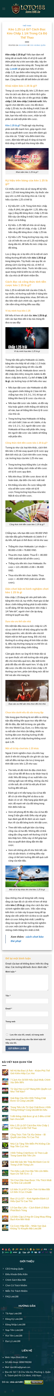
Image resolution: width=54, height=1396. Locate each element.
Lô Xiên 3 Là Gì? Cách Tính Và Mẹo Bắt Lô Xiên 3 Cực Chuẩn (30, 1190)
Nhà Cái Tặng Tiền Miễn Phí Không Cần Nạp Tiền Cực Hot (30, 1145)
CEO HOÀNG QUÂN (37, 45)
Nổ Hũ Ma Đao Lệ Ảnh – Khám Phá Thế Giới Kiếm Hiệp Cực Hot (30, 1071)
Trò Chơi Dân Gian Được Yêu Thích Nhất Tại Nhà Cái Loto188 (30, 1181)
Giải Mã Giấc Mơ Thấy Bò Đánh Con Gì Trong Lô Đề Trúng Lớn (29, 1163)
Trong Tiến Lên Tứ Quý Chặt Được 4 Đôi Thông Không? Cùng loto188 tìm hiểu (30, 1108)
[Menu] (3, 8)
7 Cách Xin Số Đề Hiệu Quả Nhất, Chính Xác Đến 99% (30, 1081)
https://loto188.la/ (19, 1357)
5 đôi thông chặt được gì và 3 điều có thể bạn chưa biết (30, 1117)
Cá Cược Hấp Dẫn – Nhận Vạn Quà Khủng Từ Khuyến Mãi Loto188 (28, 1227)
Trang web (10, 1021)
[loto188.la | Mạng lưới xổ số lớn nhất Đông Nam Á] (28, 8)
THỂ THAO (27, 26)
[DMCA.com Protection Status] (33, 1382)
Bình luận (11, 972)
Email (9, 1008)
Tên (8, 996)
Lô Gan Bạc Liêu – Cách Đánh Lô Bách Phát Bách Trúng (29, 1208)
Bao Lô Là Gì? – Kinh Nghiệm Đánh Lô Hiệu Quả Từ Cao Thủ (29, 1199)
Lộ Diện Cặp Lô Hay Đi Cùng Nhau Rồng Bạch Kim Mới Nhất (30, 1218)
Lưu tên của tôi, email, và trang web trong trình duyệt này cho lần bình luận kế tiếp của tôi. (26, 1039)
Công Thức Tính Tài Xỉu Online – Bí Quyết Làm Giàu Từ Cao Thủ (28, 1135)
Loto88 (13, 69)
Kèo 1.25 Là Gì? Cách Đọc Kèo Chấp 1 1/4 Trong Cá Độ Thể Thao (29, 1126)
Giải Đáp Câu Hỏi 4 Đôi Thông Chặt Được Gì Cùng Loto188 (28, 1099)
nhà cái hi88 (16, 1382)
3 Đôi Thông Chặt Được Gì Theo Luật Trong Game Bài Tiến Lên (28, 1154)
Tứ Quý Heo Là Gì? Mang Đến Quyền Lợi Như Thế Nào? (30, 1090)
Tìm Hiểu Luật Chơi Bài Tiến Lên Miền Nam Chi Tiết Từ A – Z (29, 1172)
